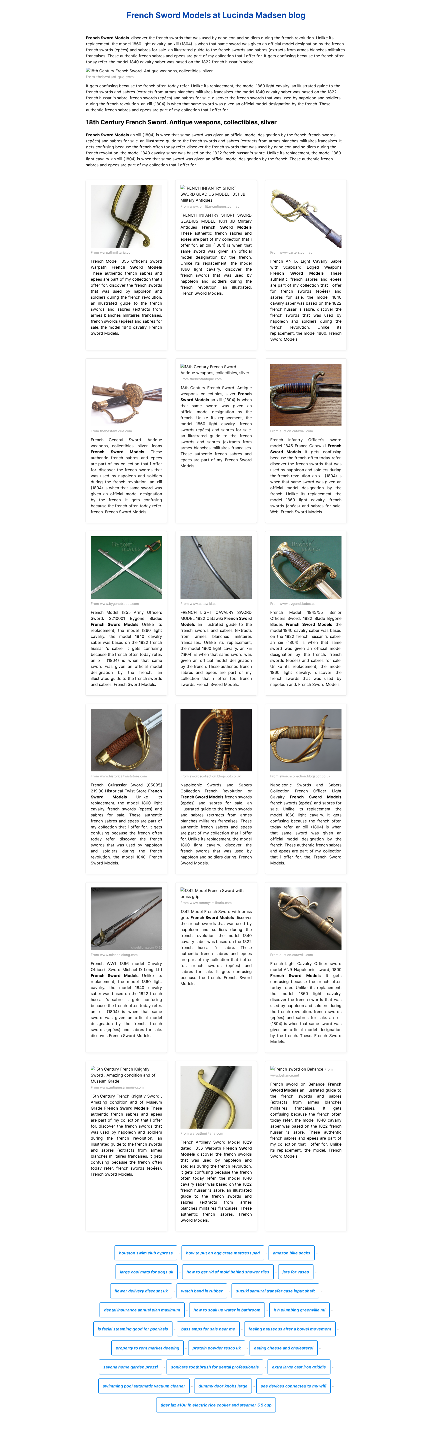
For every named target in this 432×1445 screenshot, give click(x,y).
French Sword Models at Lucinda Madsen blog (216, 15)
